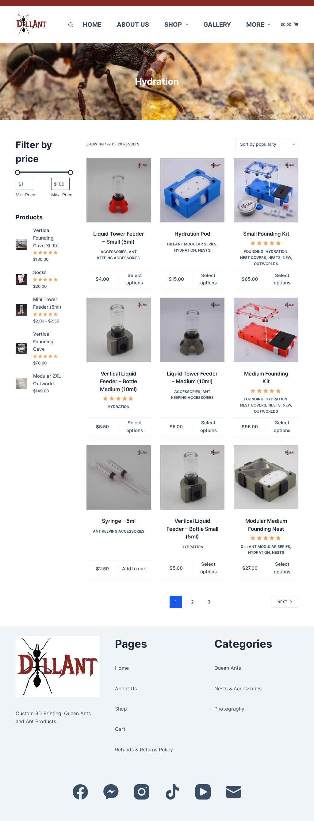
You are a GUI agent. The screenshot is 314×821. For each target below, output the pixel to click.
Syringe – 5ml (119, 521)
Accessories (114, 251)
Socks (40, 272)
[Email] (233, 792)
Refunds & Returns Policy (144, 749)
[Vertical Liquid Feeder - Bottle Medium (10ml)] (118, 330)
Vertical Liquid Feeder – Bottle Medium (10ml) (118, 381)
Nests (204, 250)
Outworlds (266, 263)
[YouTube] (203, 792)
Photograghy (229, 709)
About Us (133, 24)
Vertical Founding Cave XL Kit (46, 238)
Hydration (185, 250)
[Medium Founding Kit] (266, 330)
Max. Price (61, 194)
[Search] (70, 24)
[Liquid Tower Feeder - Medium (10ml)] (192, 330)
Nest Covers (253, 257)
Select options (134, 279)
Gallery (217, 24)
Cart (120, 729)
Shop (173, 24)
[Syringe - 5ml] (118, 477)
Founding (253, 251)
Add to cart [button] (134, 569)
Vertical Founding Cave (43, 341)
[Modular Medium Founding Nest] (266, 477)
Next (282, 601)
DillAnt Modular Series (191, 244)
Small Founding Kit (266, 234)
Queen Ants (227, 668)
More (255, 24)
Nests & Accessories (238, 688)
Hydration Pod (192, 234)
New (287, 257)
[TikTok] (172, 792)
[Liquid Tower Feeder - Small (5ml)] (118, 190)
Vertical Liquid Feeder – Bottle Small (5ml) (192, 529)
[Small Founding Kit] (266, 190)
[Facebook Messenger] (111, 792)
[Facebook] (80, 792)
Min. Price (25, 194)
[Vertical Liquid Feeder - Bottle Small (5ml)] (192, 477)
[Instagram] (141, 792)
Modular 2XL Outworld (47, 380)
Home (92, 24)
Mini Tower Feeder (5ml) (47, 303)
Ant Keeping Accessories (118, 531)
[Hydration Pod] (192, 190)
